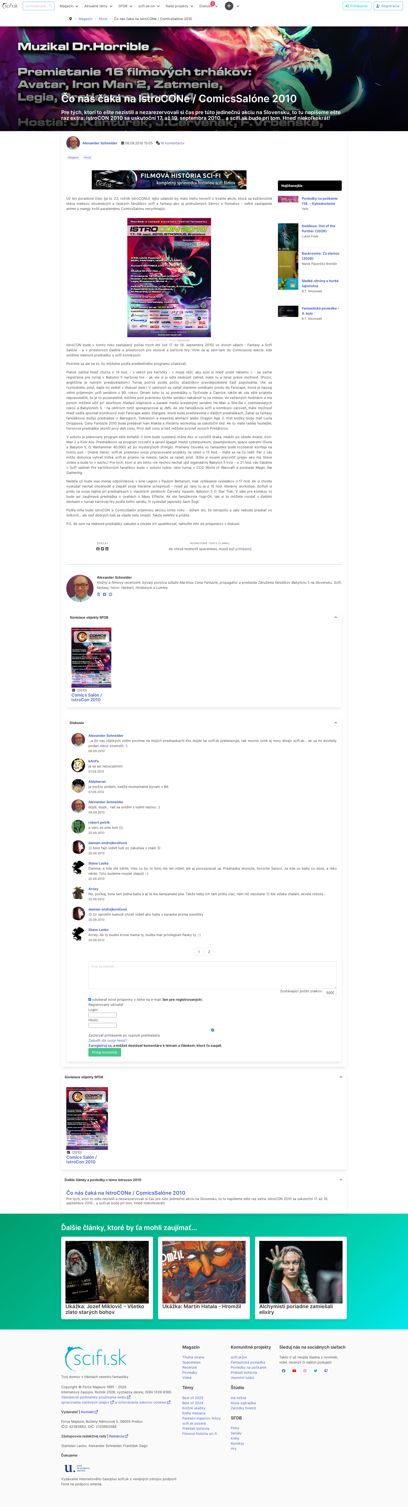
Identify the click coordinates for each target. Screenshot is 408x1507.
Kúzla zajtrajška (243, 1403)
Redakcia (117, 1436)
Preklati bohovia (244, 1372)
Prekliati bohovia (195, 1428)
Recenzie (189, 1367)
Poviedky (189, 1372)
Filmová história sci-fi (199, 1433)
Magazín (85, 19)
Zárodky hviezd (243, 1408)
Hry (234, 1448)
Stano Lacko (98, 863)
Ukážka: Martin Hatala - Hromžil (201, 1306)
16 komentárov (172, 143)
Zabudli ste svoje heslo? (107, 1040)
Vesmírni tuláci (242, 1377)
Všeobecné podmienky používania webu (94, 1397)
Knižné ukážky (193, 1408)
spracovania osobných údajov (85, 1402)
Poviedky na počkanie (248, 1367)
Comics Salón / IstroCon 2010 (86, 698)
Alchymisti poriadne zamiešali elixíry (296, 1309)
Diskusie (206, 5)
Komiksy (237, 1443)
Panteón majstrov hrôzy (201, 1418)
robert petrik (99, 822)
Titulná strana (193, 1357)
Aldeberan (97, 781)
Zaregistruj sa (100, 1045)
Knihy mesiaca (193, 1413)
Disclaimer (183, 340)
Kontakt (88, 1412)
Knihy (235, 1438)
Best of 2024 (192, 1403)
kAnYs (93, 761)
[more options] (336, 617)
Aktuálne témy (96, 6)
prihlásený (243, 549)
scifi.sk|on (239, 1357)
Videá (186, 1377)
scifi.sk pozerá (194, 1423)
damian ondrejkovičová (107, 843)
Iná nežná (238, 1398)
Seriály (236, 1433)
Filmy (235, 1428)
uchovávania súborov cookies (142, 1402)
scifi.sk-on (146, 6)
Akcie (103, 19)
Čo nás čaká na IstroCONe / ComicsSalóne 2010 (125, 1193)
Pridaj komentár (105, 1052)
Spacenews (191, 1362)
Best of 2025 (192, 1398)
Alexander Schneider (100, 143)
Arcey (93, 889)
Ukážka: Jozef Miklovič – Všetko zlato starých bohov (104, 1309)
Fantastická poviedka (248, 1362)
